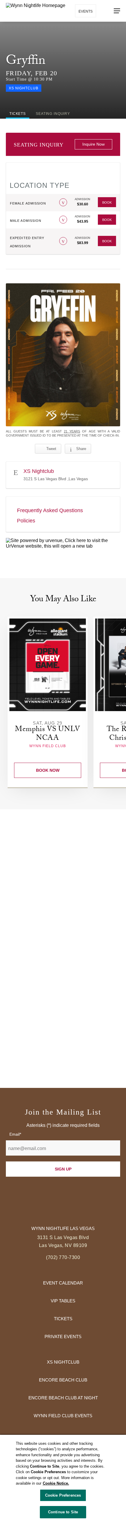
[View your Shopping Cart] (104, 10)
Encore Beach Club (63, 1379)
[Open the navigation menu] (117, 10)
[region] (63, 1479)
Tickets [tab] (17, 114)
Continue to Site (63, 1512)
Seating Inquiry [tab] (53, 114)
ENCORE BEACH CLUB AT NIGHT (63, 1397)
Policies (26, 521)
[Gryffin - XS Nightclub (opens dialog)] (63, 354)
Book (107, 202)
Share (81, 449)
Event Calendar (63, 1282)
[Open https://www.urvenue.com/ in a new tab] (63, 543)
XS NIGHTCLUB (63, 1362)
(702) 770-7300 (63, 1257)
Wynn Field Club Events (63, 1415)
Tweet (51, 449)
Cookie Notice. (56, 1483)
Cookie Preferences (63, 1495)
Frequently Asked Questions (50, 510)
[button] (63, 202)
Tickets (63, 1318)
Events (86, 11)
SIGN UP (63, 1169)
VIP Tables (63, 1300)
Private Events (63, 1336)
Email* (15, 1134)
